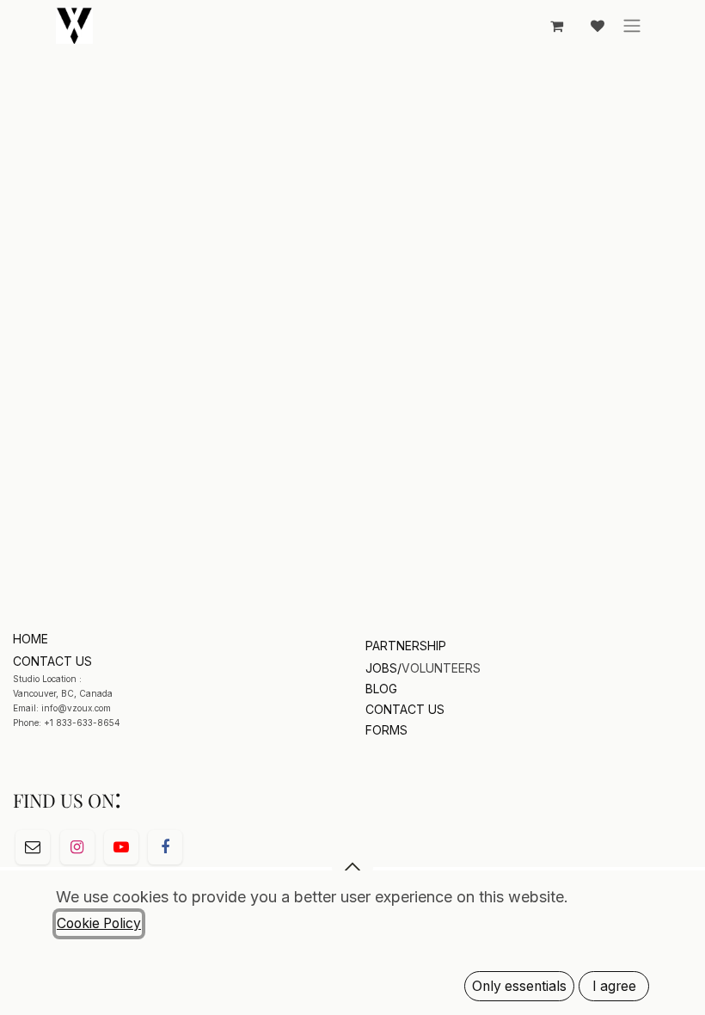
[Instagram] (77, 847)
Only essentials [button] (519, 986)
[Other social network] (32, 847)
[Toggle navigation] (632, 26)
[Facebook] (165, 847)
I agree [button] (614, 986)
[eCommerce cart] (556, 26)
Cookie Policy (99, 923)
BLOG (381, 688)
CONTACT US (404, 709)
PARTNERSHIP (405, 645)
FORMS (386, 730)
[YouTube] (121, 847)
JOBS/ (383, 668)
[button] (352, 867)
